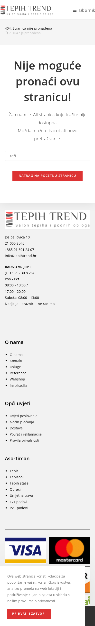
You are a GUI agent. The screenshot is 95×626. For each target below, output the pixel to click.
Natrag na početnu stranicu (47, 175)
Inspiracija (18, 385)
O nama (16, 354)
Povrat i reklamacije (26, 434)
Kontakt (16, 360)
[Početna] (6, 33)
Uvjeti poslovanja (24, 415)
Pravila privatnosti (24, 440)
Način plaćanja (22, 422)
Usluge (15, 367)
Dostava (16, 428)
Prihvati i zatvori (29, 614)
